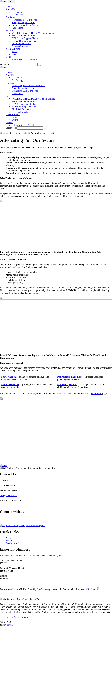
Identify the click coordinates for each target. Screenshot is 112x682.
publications (96, 393)
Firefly (10, 624)
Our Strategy (17, 14)
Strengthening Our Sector (23, 22)
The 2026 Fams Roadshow (24, 35)
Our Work (10, 17)
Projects (9, 30)
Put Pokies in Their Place (69, 377)
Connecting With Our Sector (25, 25)
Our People (17, 12)
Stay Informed (12, 543)
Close (11, 1)
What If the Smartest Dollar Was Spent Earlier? (33, 33)
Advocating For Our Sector (24, 20)
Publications (17, 27)
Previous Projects (20, 46)
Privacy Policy (17, 617)
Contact (9, 56)
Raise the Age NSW (67, 384)
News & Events (13, 49)
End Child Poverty (10, 384)
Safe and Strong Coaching (24, 41)
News (14, 51)
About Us (10, 9)
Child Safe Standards (21, 43)
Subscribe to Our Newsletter (25, 59)
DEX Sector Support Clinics (25, 38)
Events (15, 54)
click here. (91, 589)
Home (9, 6)
